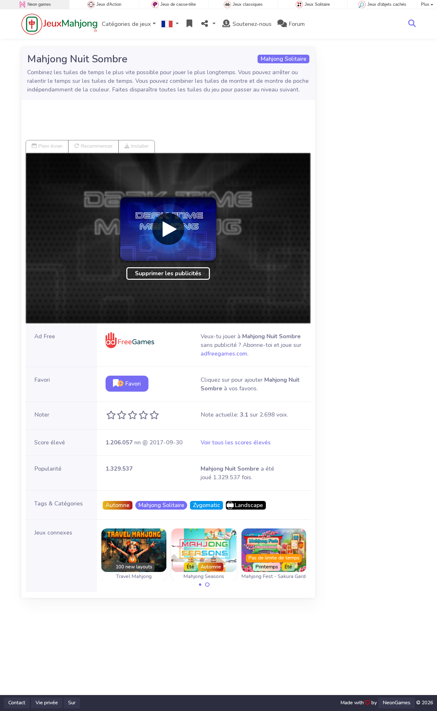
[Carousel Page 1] (200, 584)
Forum (296, 24)
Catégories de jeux (126, 24)
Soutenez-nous (251, 24)
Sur (71, 702)
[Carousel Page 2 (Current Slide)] (207, 584)
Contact (16, 702)
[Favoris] (189, 24)
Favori (132, 383)
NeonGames (396, 702)
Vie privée (47, 702)
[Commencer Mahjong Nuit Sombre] (168, 229)
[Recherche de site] (412, 24)
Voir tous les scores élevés (236, 442)
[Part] (208, 24)
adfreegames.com (224, 353)
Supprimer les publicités (168, 273)
